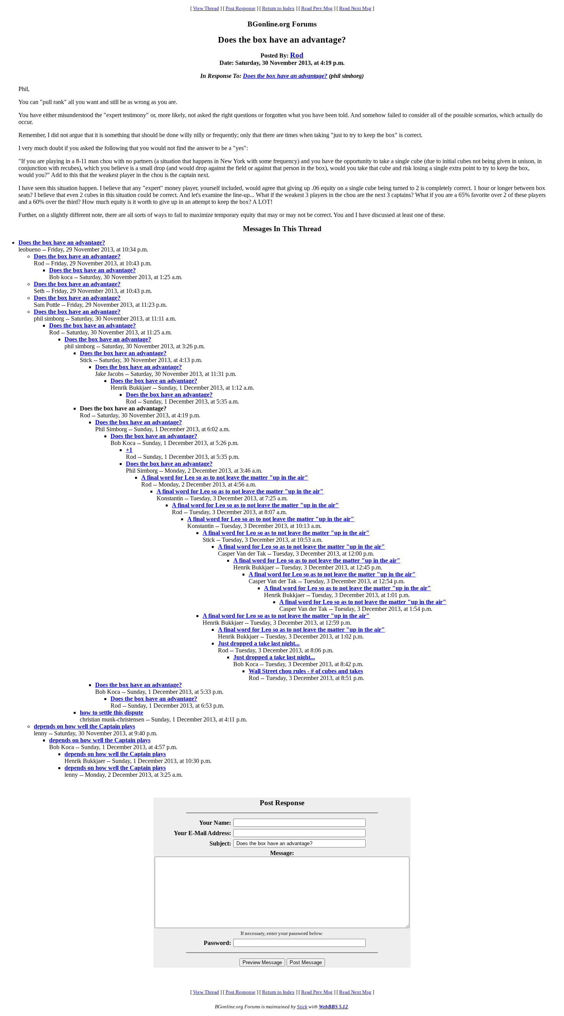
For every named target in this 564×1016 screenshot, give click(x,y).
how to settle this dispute (111, 712)
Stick (302, 1006)
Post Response (241, 8)
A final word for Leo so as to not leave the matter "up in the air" (224, 477)
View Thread (206, 8)
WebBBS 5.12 (333, 1006)
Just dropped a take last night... (259, 643)
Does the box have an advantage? (285, 76)
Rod (296, 55)
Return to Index (278, 8)
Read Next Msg (355, 8)
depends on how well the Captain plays (84, 726)
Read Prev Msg (317, 8)
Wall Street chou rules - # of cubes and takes (306, 671)
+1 (129, 450)
